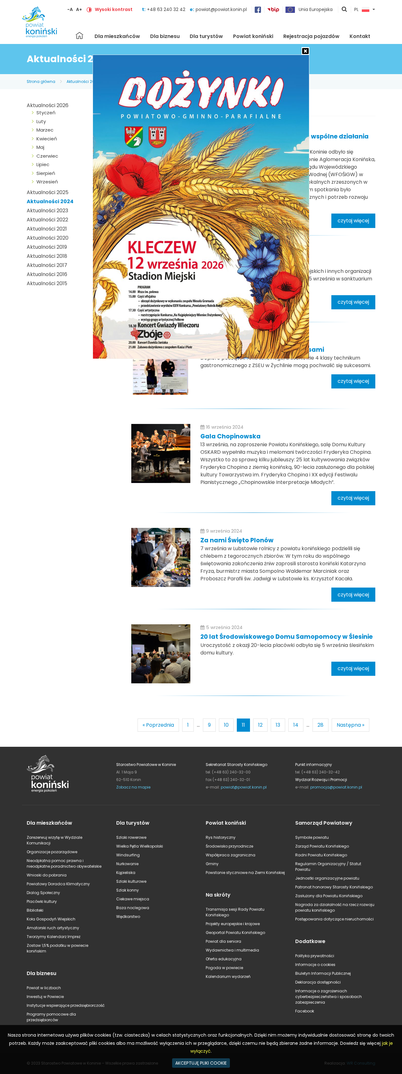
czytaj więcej (353, 220)
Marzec (44, 130)
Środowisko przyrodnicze (229, 846)
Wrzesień (47, 181)
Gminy (212, 863)
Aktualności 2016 (47, 274)
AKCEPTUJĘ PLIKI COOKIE (201, 1063)
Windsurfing (128, 855)
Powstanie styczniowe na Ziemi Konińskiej (245, 872)
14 (295, 725)
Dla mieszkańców (117, 36)
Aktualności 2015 (47, 283)
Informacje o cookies (315, 964)
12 (260, 725)
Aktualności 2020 (47, 237)
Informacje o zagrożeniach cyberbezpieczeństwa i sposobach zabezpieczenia (328, 996)
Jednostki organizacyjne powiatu (327, 878)
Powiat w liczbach (44, 987)
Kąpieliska (125, 872)
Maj (40, 147)
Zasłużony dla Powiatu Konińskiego (328, 895)
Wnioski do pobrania (47, 875)
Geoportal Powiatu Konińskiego (235, 932)
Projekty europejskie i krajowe (233, 923)
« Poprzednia (158, 725)
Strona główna (79, 35)
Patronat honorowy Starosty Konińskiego (334, 887)
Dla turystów (206, 36)
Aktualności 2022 (47, 219)
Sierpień (45, 173)
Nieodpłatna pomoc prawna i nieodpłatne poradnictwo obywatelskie (64, 863)
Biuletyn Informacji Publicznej (323, 973)
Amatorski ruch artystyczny (53, 927)
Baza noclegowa (132, 907)
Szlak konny (127, 890)
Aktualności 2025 (47, 192)
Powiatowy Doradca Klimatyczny (58, 884)
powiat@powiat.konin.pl (221, 9)
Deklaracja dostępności (318, 982)
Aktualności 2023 (47, 210)
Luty (41, 121)
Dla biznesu (165, 36)
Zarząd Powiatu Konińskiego (322, 846)
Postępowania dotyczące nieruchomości (334, 919)
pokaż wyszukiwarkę (344, 10)
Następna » (350, 725)
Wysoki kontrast (114, 9)
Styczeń (46, 112)
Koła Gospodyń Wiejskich (51, 919)
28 (320, 725)
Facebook (304, 1011)
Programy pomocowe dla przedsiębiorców (51, 1017)
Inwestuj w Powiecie (45, 996)
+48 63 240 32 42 (167, 9)
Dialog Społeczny (43, 892)
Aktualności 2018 (47, 256)
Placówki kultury (42, 901)
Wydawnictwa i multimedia (232, 950)
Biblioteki (35, 910)
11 (243, 725)
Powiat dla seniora (223, 941)
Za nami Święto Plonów (237, 540)
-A (70, 9)
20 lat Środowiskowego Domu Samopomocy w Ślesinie (286, 636)
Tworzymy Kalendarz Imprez (53, 936)
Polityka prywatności (314, 955)
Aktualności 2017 (47, 265)
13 (278, 725)
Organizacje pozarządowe (52, 851)
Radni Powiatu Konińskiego (321, 855)
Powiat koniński (253, 36)
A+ (79, 9)
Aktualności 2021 (47, 228)
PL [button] (356, 10)
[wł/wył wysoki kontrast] (89, 9)
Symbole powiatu (312, 837)
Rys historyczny (221, 837)
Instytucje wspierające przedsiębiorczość (66, 1005)
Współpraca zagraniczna (230, 855)
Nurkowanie (127, 863)
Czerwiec (47, 156)
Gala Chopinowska (230, 436)
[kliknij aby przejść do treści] (160, 366)
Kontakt (360, 36)
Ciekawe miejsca (132, 899)
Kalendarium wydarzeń (228, 976)
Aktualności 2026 (47, 105)
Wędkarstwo (128, 916)
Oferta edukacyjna (224, 959)
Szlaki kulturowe (131, 881)
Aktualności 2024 (83, 81)
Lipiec (42, 164)
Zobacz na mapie (133, 787)
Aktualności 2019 (47, 247)
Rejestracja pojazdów (311, 36)
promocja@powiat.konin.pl (336, 787)
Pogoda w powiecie (224, 967)
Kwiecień (46, 138)
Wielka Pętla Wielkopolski (139, 846)
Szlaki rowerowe (131, 837)
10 (226, 725)
